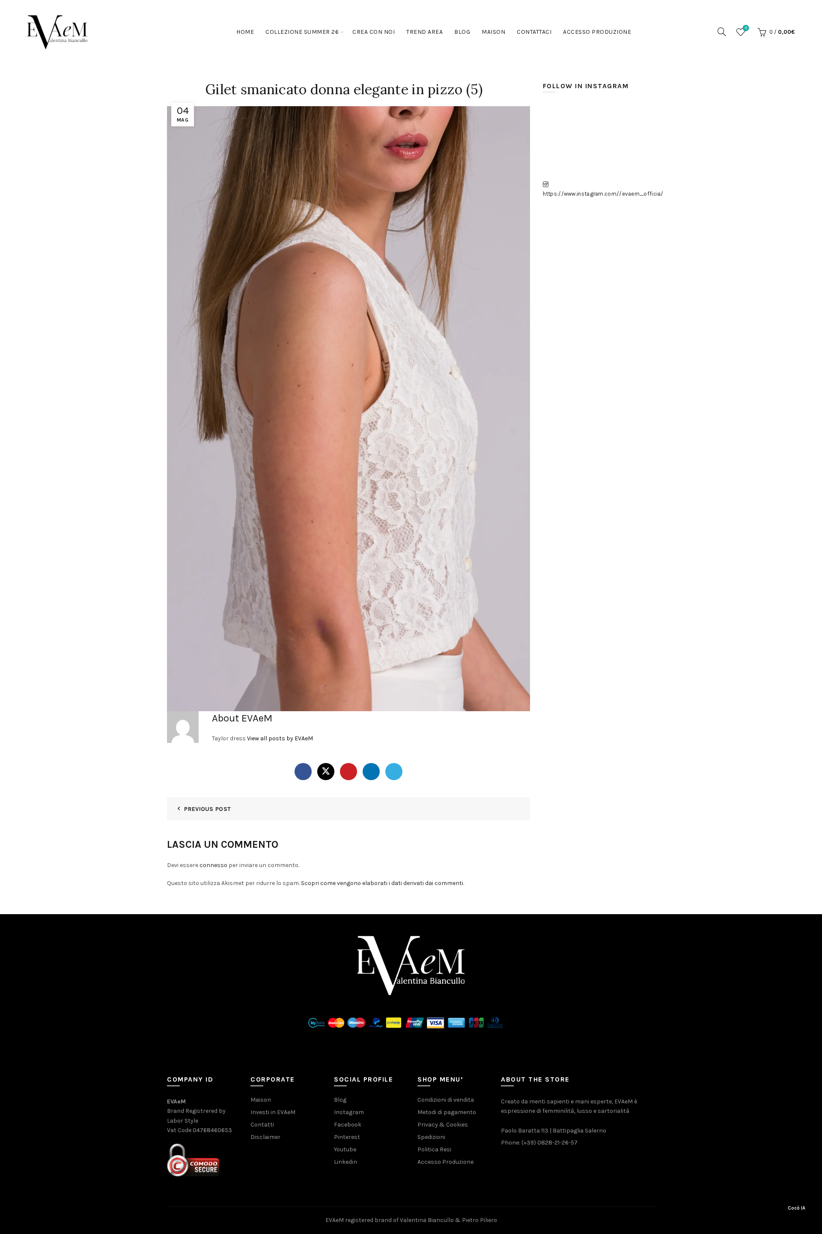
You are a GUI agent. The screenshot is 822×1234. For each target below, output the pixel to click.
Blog (462, 32)
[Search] (722, 31)
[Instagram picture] (561, 121)
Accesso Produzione (597, 32)
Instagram (349, 1112)
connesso (213, 865)
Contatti (262, 1124)
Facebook (347, 1124)
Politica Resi (434, 1149)
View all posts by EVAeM (280, 738)
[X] (325, 771)
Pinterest (347, 1137)
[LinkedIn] (371, 771)
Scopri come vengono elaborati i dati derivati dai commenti (382, 883)
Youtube (345, 1149)
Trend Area (424, 32)
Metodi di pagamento (446, 1112)
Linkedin (345, 1161)
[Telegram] (393, 771)
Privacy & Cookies (442, 1124)
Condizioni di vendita (445, 1099)
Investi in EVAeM (272, 1112)
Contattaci (534, 32)
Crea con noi (373, 32)
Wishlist (746, 28)
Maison (493, 32)
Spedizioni (431, 1137)
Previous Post (207, 809)
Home (245, 32)
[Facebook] (303, 771)
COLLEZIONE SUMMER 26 (302, 32)
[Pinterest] (348, 771)
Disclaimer (265, 1137)
